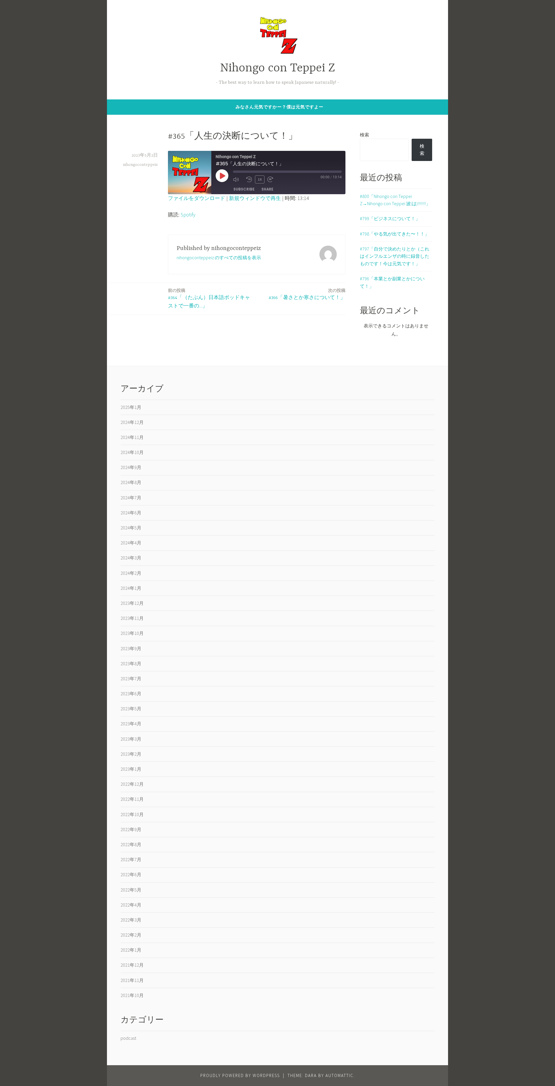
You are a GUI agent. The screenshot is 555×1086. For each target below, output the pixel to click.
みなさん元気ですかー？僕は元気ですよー (279, 107)
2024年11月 (132, 437)
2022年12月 (132, 784)
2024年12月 (132, 422)
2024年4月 (131, 543)
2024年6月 (131, 513)
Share (267, 189)
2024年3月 (131, 558)
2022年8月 (131, 844)
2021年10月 (132, 995)
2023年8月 (131, 663)
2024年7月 (131, 498)
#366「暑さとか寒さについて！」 (307, 294)
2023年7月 (131, 678)
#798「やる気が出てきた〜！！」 (394, 234)
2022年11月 (132, 799)
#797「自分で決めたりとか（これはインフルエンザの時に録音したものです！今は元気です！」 (394, 256)
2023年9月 (131, 648)
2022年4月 (131, 905)
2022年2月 (131, 935)
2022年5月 (131, 890)
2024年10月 (132, 452)
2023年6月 (131, 693)
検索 (364, 135)
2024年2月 (131, 573)
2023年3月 (131, 739)
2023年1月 (131, 769)
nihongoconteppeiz (140, 164)
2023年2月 (131, 754)
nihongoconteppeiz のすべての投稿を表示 (219, 257)
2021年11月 (132, 980)
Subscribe (244, 189)
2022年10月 (132, 814)
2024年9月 (131, 467)
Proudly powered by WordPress (240, 1075)
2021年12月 (132, 965)
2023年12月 (132, 603)
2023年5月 (131, 708)
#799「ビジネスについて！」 (390, 218)
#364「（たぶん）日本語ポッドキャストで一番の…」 (209, 298)
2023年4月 (131, 724)
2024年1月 (131, 588)
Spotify (188, 214)
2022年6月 (131, 874)
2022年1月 (131, 950)
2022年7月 (131, 859)
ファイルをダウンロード (196, 198)
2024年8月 (131, 482)
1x (260, 179)
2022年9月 (131, 829)
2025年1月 (131, 407)
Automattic (339, 1075)
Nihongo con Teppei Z (277, 68)
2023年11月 (132, 618)
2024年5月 (131, 528)
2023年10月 (132, 633)
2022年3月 (131, 920)
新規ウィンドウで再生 (255, 198)
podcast (128, 1038)
